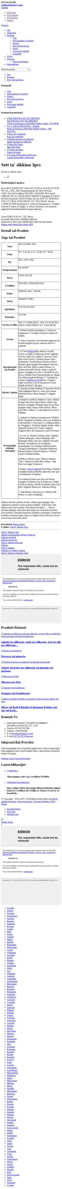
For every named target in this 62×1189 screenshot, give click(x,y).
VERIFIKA (12, 771)
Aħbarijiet (11, 33)
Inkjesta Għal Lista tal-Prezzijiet (15, 758)
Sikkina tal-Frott (34, 380)
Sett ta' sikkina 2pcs (19, 527)
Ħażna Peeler (19, 524)
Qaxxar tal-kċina (24, 801)
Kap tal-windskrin (15, 136)
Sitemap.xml (12, 814)
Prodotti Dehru (13, 809)
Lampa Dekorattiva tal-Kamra (20, 157)
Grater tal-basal (14, 152)
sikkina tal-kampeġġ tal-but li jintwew (18, 535)
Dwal (15, 48)
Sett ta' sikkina (34, 469)
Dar (8, 30)
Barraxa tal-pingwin (13, 656)
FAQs (9, 56)
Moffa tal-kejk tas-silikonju (19, 142)
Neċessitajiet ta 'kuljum (23, 41)
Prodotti (10, 35)
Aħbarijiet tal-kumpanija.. (18, 782)
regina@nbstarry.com (11, 5)
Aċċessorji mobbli (21, 51)
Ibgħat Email (7, 822)
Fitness (16, 43)
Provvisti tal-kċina (21, 46)
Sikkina (31, 351)
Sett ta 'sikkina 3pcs (10, 532)
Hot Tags (11, 811)
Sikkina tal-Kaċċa (9, 540)
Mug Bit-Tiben (13, 147)
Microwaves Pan (11, 682)
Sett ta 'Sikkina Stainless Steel (14, 553)
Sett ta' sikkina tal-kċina (12, 542)
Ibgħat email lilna (9, 224)
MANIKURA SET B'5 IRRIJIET (22, 121)
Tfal (14, 38)
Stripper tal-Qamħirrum (15, 693)
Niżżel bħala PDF (25, 224)
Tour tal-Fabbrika (21, 61)
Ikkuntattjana (13, 64)
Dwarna (10, 59)
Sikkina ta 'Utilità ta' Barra (13, 550)
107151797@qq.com (23, 736)
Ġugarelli (17, 54)
